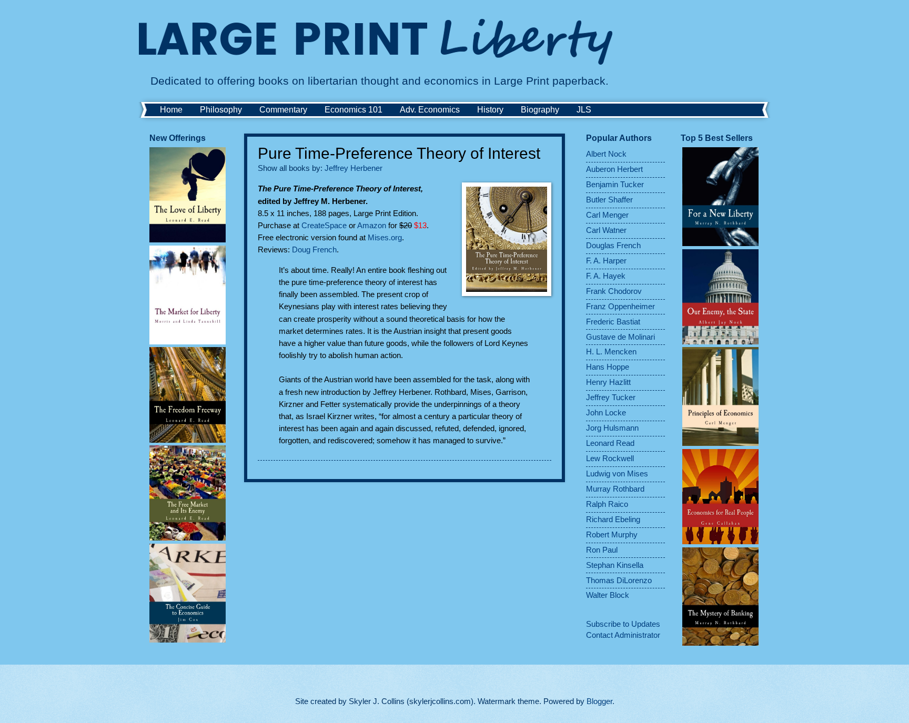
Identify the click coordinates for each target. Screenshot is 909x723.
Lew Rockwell (610, 458)
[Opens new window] (506, 240)
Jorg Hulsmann (612, 428)
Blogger (599, 701)
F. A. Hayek (605, 276)
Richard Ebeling (613, 519)
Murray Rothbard (615, 489)
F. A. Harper (606, 261)
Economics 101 (353, 109)
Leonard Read (610, 443)
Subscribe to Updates (623, 624)
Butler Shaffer (609, 200)
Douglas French (613, 245)
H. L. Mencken (611, 352)
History (490, 109)
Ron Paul (602, 550)
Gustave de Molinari (620, 337)
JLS (584, 109)
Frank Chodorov (614, 291)
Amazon (372, 225)
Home (171, 109)
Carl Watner (606, 230)
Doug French (314, 249)
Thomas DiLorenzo (619, 580)
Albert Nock (606, 154)
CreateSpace (325, 225)
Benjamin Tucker (615, 184)
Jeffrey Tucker (610, 397)
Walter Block (607, 595)
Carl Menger (607, 215)
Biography (540, 109)
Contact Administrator (623, 635)
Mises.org (385, 237)
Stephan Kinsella (614, 565)
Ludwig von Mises (617, 474)
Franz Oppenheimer (620, 306)
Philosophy (221, 109)
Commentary (283, 109)
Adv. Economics (430, 109)
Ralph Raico (607, 504)
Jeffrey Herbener (353, 168)
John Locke (606, 413)
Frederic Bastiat (613, 322)
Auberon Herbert (614, 169)
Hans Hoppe (607, 367)
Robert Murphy (612, 535)
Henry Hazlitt (608, 382)
